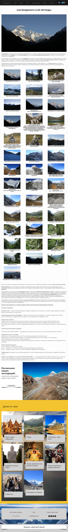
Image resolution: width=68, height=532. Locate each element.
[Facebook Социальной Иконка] (59, 2)
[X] (60, 2)
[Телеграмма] (62, 2)
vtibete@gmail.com (34, 516)
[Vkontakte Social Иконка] (64, 2)
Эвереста (11, 56)
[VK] (53, 516)
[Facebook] (49, 516)
